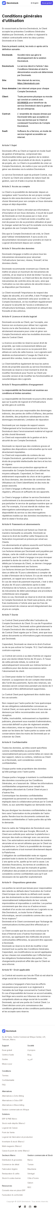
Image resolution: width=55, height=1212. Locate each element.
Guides (5, 1059)
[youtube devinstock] (35, 1206)
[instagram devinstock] (30, 1206)
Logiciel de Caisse (10, 1128)
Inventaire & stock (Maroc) (13, 1141)
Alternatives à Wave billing (13, 1105)
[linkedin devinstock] (25, 1206)
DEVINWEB (22, 102)
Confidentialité (8, 1080)
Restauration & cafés (10, 1174)
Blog (29, 1055)
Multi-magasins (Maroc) (12, 1146)
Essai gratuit (7, 1050)
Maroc (30, 1160)
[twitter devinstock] (20, 1206)
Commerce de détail (10, 1164)
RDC (29, 1187)
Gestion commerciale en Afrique (15, 1109)
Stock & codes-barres (11, 1178)
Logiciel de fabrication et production (17, 1137)
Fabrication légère (10, 1169)
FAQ (4, 1085)
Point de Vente (8, 1132)
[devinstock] (10, 3)
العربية (30, 1059)
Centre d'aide (8, 1055)
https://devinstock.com (28, 83)
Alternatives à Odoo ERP (12, 1100)
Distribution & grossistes (12, 1160)
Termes (5, 1075)
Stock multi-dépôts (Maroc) (13, 1123)
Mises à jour (7, 1064)
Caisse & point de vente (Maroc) (16, 1151)
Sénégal (31, 1174)
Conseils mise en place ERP (13, 1190)
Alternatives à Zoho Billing (13, 1096)
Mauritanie (32, 1169)
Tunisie (31, 1164)
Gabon (30, 1183)
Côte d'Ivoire (33, 1178)
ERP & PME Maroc (9, 1119)
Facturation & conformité (12, 1195)
